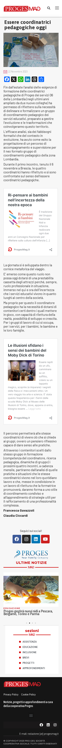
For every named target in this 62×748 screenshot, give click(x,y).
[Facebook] (17, 539)
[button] (48, 8)
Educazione (11, 608)
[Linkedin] (36, 539)
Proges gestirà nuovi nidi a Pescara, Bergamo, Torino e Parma (28, 612)
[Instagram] (26, 539)
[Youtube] (45, 539)
